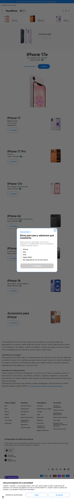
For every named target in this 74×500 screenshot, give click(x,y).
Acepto (36, 495)
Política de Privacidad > (26, 489)
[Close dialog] (55, 230)
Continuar (37, 266)
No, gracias (59, 495)
